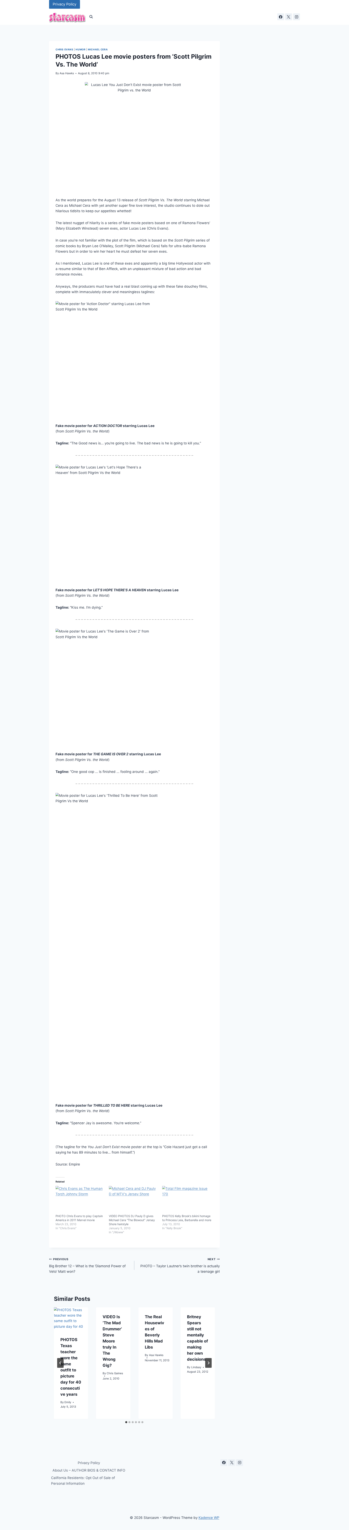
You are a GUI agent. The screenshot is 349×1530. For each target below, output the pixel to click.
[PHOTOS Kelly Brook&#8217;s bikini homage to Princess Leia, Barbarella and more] (186, 1200)
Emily (67, 1402)
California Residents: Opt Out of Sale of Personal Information (83, 1480)
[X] (288, 16)
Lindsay (196, 1367)
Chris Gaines (115, 1373)
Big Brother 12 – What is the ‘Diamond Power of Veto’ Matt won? (87, 1266)
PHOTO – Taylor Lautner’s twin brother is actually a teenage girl (180, 1266)
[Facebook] (280, 16)
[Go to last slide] (60, 1363)
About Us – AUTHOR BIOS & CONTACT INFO (89, 1470)
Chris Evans (64, 49)
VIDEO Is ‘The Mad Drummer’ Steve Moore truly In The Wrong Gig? (112, 1341)
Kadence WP (209, 1518)
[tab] (126, 1422)
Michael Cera (98, 49)
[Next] (208, 1363)
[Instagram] (296, 16)
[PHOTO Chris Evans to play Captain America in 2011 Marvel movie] (80, 1200)
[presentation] (71, 1318)
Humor (80, 49)
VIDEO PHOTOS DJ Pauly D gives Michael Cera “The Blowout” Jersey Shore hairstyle (132, 1220)
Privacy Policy (64, 4)
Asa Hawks (67, 73)
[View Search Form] (91, 16)
